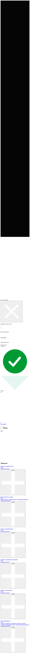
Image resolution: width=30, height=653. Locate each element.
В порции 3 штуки (5, 468)
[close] (12, 311)
